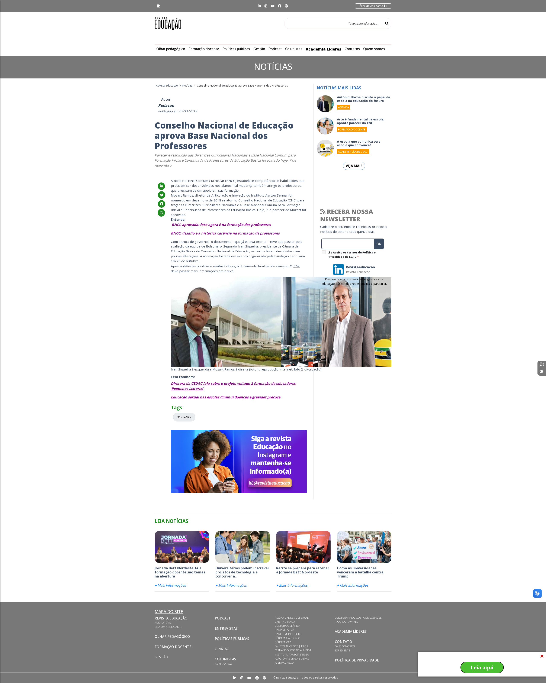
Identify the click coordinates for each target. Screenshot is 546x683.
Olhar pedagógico (170, 48)
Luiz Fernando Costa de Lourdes (358, 617)
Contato (343, 641)
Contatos (352, 48)
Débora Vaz (283, 642)
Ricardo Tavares (346, 622)
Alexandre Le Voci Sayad (292, 617)
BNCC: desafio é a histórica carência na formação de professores (225, 233)
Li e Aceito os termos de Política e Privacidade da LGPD (352, 254)
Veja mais (354, 166)
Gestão (259, 48)
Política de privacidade (357, 660)
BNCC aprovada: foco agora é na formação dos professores (221, 224)
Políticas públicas (236, 48)
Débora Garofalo (287, 638)
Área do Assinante (372, 6)
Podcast (275, 48)
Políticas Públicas (232, 638)
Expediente (342, 650)
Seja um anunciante (168, 627)
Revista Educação (171, 618)
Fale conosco (345, 646)
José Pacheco (284, 662)
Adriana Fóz (223, 664)
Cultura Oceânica (287, 626)
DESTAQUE (184, 417)
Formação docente (204, 48)
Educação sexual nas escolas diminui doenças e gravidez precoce (225, 397)
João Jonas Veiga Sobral (292, 658)
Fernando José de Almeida (293, 650)
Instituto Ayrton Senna (292, 654)
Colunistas (293, 48)
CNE (296, 266)
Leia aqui (482, 667)
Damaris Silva (284, 630)
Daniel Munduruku (288, 634)
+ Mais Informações (170, 585)
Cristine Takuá (285, 622)
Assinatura (163, 623)
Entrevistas (226, 628)
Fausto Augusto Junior (291, 646)
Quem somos (374, 48)
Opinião (222, 649)
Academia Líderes (323, 49)
